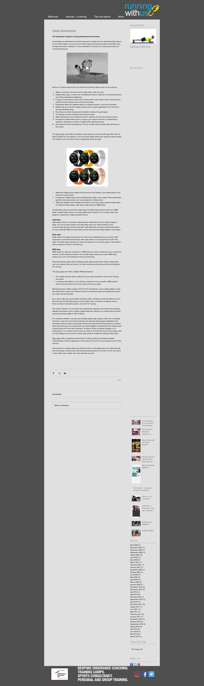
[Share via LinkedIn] (65, 373)
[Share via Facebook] (53, 373)
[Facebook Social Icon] (144, 674)
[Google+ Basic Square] (138, 664)
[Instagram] (137, 674)
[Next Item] (152, 36)
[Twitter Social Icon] (151, 674)
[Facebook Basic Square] (131, 664)
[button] (87, 68)
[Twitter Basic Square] (135, 664)
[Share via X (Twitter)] (59, 373)
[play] (63, 670)
